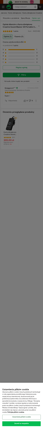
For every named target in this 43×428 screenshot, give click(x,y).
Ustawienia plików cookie (21, 417)
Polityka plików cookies (15, 412)
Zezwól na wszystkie (21, 423)
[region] (21, 405)
